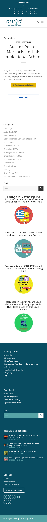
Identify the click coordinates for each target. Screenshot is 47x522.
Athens (7, 128)
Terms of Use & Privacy (12, 400)
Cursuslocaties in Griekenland (14, 370)
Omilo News (9, 173)
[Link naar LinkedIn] (30, 13)
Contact (6, 479)
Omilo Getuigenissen (11, 397)
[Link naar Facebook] (14, 13)
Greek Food (9, 149)
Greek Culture (9, 145)
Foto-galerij (8, 373)
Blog (5, 376)
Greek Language (11, 156)
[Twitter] (14, 497)
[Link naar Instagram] (34, 13)
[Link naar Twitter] (22, 13)
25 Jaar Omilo (8, 394)
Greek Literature (23, 42)
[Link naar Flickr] (26, 13)
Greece (7, 142)
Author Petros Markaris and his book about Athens (23, 51)
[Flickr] (5, 502)
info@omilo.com (17, 9)
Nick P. (31, 519)
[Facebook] (5, 497)
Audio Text (8, 132)
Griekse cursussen (10, 358)
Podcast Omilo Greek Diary (15, 176)
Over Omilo (8, 355)
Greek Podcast (10, 166)
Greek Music (9, 162)
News (6, 169)
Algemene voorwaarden (12, 403)
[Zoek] (36, 22)
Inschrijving (7, 367)
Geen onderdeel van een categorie (19, 138)
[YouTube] (9, 497)
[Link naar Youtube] (18, 13)
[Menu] (42, 22)
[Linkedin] (9, 502)
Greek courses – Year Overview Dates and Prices (21, 364)
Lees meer (23, 97)
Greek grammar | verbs (14, 152)
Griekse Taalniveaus (11, 361)
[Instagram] (18, 497)
